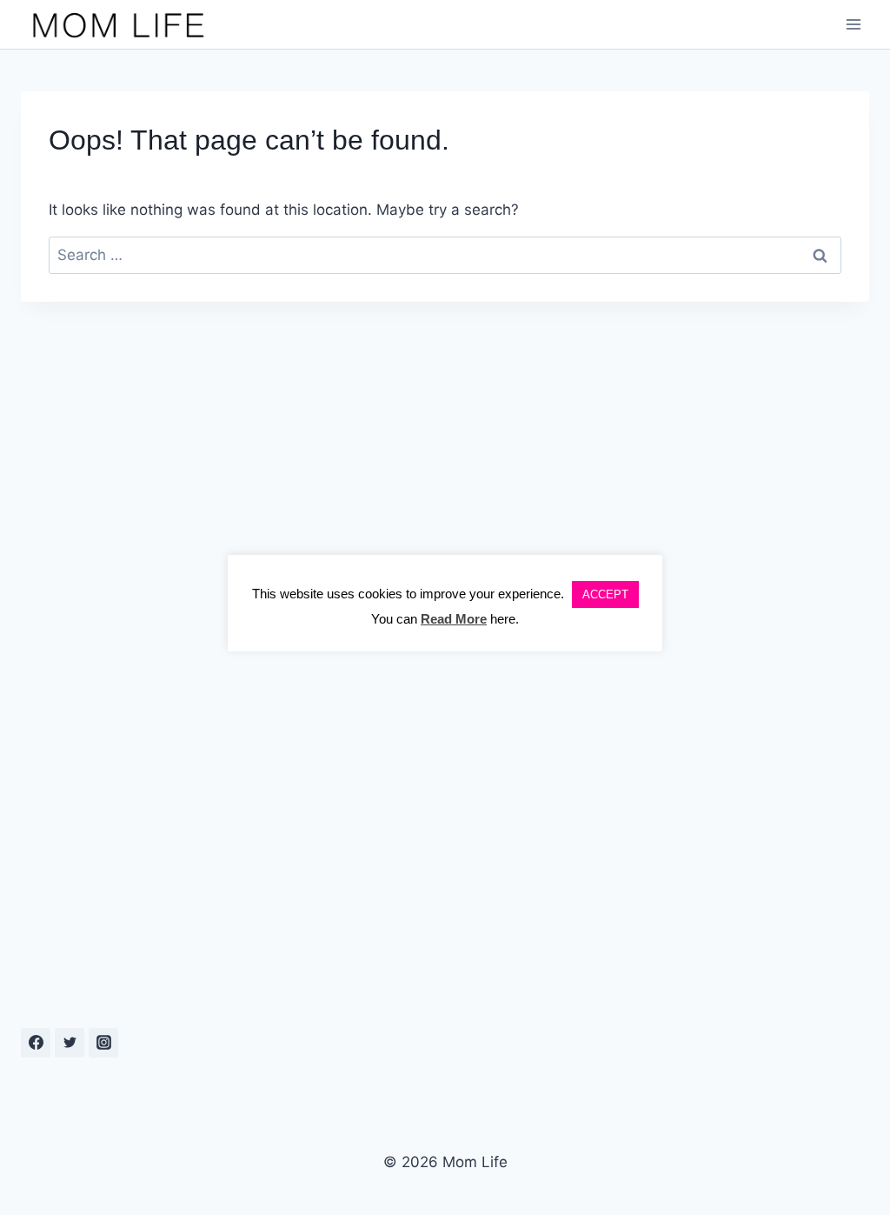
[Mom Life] (118, 24)
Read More (454, 618)
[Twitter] (69, 1043)
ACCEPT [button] (605, 594)
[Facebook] (35, 1043)
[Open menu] (853, 24)
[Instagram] (103, 1043)
